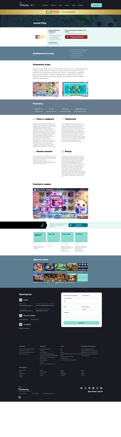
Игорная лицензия (43, 360)
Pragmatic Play (63, 373)
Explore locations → (24, 328)
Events (74, 5)
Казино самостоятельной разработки (26, 352)
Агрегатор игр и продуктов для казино (47, 363)
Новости (67, 5)
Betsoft (38, 20)
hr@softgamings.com (42, 310)
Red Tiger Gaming (43, 371)
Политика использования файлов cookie (89, 350)
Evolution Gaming (22, 370)
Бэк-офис (42, 362)
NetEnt (41, 370)
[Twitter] (85, 388)
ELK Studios (62, 375)
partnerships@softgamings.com (45, 305)
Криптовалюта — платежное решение (47, 357)
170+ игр (51, 33)
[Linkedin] (93, 388)
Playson (82, 370)
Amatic (82, 371)
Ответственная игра (85, 355)
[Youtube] (89, 388)
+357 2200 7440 (23, 319)
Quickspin (21, 375)
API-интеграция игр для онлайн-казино (68, 359)
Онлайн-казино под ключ (24, 350)
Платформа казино (64, 358)
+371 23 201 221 (35, 319)
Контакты (96, 5)
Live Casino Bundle (43, 352)
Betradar (41, 375)
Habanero (21, 376)
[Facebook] (81, 388)
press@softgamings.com (26, 310)
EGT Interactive (22, 373)
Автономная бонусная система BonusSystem (49, 355)
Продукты (45, 5)
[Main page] (24, 4)
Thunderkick (42, 373)
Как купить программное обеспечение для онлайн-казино (70, 354)
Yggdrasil (62, 371)
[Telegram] (101, 388)
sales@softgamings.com (26, 305)
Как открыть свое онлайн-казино (66, 356)
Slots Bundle (42, 350)
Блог (61, 350)
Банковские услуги (43, 358)
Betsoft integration (53, 43)
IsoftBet (82, 373)
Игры (34, 20)
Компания (80, 5)
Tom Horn (83, 375)
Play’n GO (62, 370)
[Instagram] (97, 388)
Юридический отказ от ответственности (89, 352)
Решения (53, 5)
